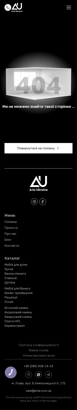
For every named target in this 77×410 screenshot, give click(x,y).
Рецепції (10, 297)
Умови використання (39, 355)
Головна (10, 222)
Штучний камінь (16, 308)
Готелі (8, 302)
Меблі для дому (15, 264)
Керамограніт (14, 326)
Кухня (8, 269)
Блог (8, 239)
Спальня (10, 278)
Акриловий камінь (18, 312)
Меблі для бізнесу (17, 288)
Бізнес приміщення (18, 293)
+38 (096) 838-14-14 (38, 366)
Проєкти (11, 228)
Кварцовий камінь (18, 317)
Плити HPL (12, 321)
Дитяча (9, 282)
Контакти (11, 245)
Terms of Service (41, 400)
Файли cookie (38, 350)
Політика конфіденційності (39, 345)
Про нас (10, 234)
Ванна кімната (15, 273)
